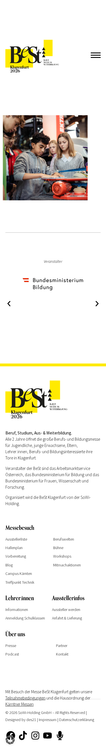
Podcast (12, 654)
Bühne (58, 547)
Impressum (48, 719)
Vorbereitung (15, 556)
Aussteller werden (66, 609)
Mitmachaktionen (67, 565)
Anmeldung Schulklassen (25, 618)
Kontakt (62, 654)
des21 (31, 719)
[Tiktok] (23, 735)
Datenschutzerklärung (76, 719)
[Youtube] (47, 735)
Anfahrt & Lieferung (67, 618)
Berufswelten (63, 539)
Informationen (16, 609)
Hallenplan (14, 547)
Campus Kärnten (18, 573)
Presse (10, 645)
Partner (61, 645)
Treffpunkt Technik (19, 582)
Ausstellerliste (16, 539)
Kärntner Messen (19, 704)
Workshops (62, 556)
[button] (8, 303)
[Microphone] (59, 735)
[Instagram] (35, 735)
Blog (9, 565)
